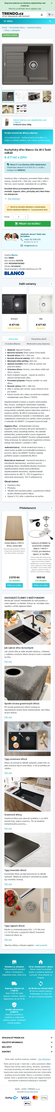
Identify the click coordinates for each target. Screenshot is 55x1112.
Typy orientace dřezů (15, 759)
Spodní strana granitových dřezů (21, 703)
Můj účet (7, 1047)
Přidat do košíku (27, 223)
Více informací (14, 199)
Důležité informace (12, 1042)
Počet (6, 217)
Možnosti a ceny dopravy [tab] (38, 344)
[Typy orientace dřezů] (27, 738)
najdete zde (36, 8)
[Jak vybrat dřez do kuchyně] (27, 627)
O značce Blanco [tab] (12, 344)
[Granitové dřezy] (27, 794)
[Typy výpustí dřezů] (27, 905)
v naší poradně (40, 945)
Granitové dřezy (13, 814)
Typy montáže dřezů (15, 870)
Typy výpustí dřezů (14, 925)
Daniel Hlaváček (31, 1092)
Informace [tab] (13, 339)
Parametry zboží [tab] (38, 339)
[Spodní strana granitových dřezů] (27, 683)
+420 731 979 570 (32, 239)
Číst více (8, 662)
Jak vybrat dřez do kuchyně (18, 647)
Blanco (14, 255)
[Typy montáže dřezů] (27, 850)
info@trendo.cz (31, 245)
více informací (44, 1059)
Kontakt (6, 1051)
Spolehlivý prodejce (13, 1038)
